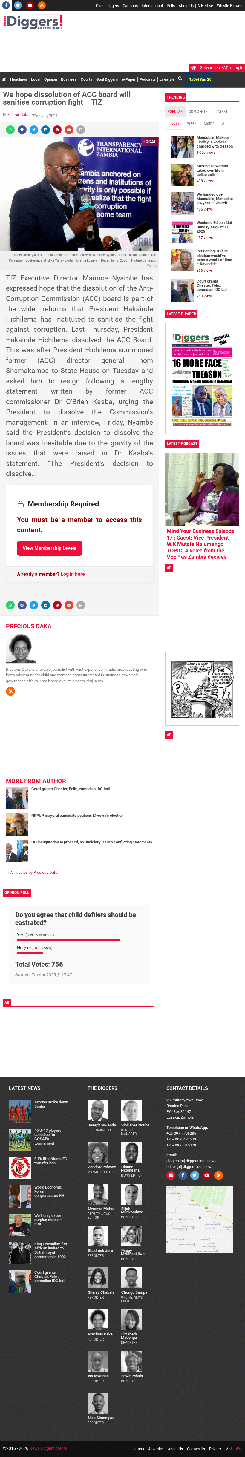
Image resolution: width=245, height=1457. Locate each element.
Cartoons (130, 5)
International (152, 5)
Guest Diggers (107, 5)
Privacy (215, 1449)
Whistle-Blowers (230, 5)
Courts (86, 79)
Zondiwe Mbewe (102, 1167)
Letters (138, 1449)
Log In (237, 67)
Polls (171, 5)
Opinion (50, 79)
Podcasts (148, 79)
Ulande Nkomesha (130, 1168)
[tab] (175, 111)
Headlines (18, 79)
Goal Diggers (107, 79)
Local (35, 79)
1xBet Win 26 (200, 79)
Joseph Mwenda (102, 1125)
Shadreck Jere (100, 1250)
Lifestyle (167, 79)
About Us (186, 5)
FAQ (225, 67)
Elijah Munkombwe (132, 1210)
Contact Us (196, 1449)
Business (69, 79)
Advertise (205, 5)
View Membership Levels (49, 548)
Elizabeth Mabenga (129, 1336)
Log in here (73, 574)
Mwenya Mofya (101, 1208)
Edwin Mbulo (132, 1376)
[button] (10, 129)
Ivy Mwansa (98, 1376)
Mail (228, 1449)
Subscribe (209, 67)
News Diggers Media (48, 1448)
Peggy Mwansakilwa (133, 1252)
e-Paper (129, 79)
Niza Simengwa (101, 1417)
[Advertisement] (111, 47)
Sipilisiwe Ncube (135, 1125)
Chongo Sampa (134, 1292)
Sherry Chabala (101, 1292)
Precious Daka (17, 115)
